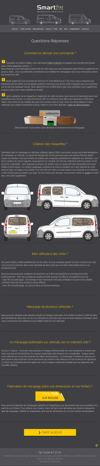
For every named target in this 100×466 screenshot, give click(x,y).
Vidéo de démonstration (79, 105)
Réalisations (38, 29)
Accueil (15, 29)
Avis (65, 29)
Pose (55, 29)
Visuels (48, 29)
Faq (60, 29)
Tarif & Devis (25, 29)
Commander (74, 29)
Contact (85, 29)
